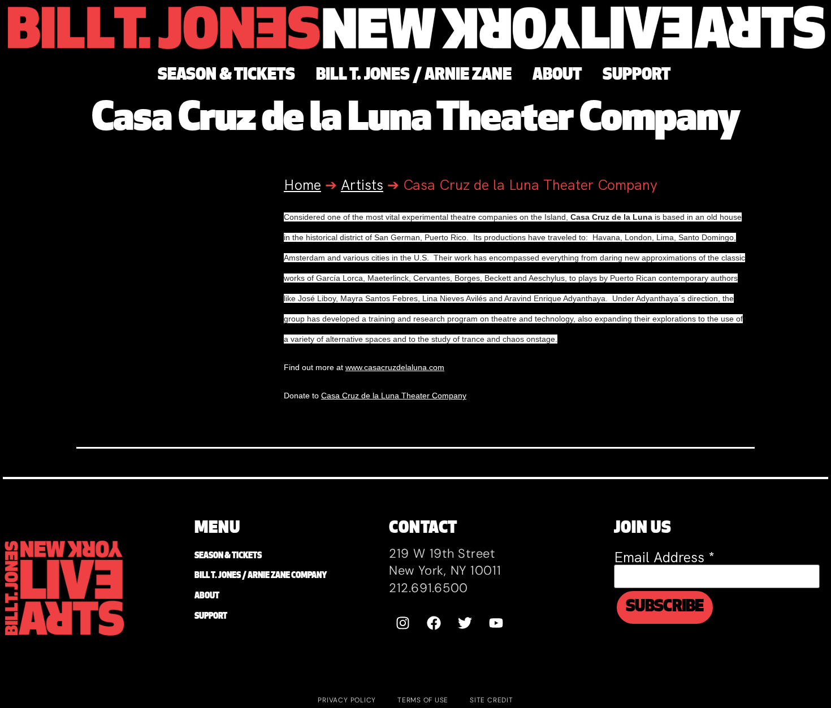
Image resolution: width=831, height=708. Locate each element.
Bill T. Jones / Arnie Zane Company (260, 576)
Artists (362, 185)
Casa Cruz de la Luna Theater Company (393, 395)
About (206, 596)
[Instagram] (403, 623)
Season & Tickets (228, 556)
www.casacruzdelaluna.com (394, 367)
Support (210, 617)
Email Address (664, 557)
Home (302, 185)
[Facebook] (434, 623)
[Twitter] (465, 623)
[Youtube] (496, 623)
